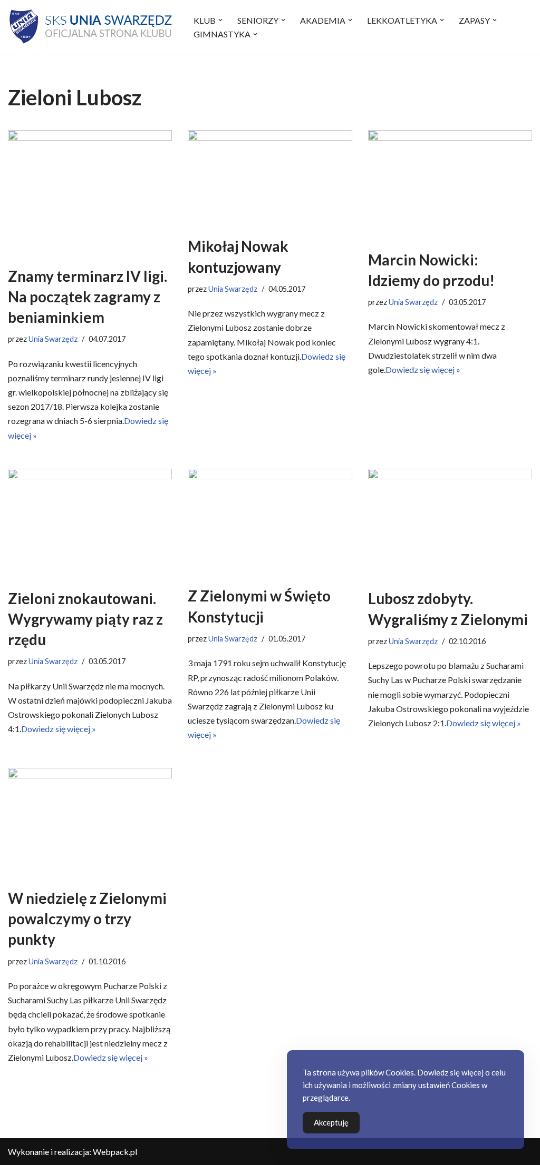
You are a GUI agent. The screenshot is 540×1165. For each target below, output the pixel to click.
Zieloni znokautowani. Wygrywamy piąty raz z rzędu (85, 618)
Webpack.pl (115, 1152)
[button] (220, 20)
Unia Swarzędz (53, 338)
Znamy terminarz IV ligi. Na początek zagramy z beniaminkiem (87, 296)
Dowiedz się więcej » (422, 369)
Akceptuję (331, 1122)
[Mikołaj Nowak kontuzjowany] (270, 178)
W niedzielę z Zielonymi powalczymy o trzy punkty (87, 918)
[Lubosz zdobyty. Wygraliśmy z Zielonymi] (450, 523)
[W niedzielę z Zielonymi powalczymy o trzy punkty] (90, 822)
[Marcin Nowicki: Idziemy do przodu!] (450, 184)
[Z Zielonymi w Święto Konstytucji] (270, 522)
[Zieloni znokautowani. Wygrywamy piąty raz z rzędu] (90, 523)
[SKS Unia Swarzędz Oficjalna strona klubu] (92, 27)
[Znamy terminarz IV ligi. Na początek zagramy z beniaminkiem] (90, 192)
